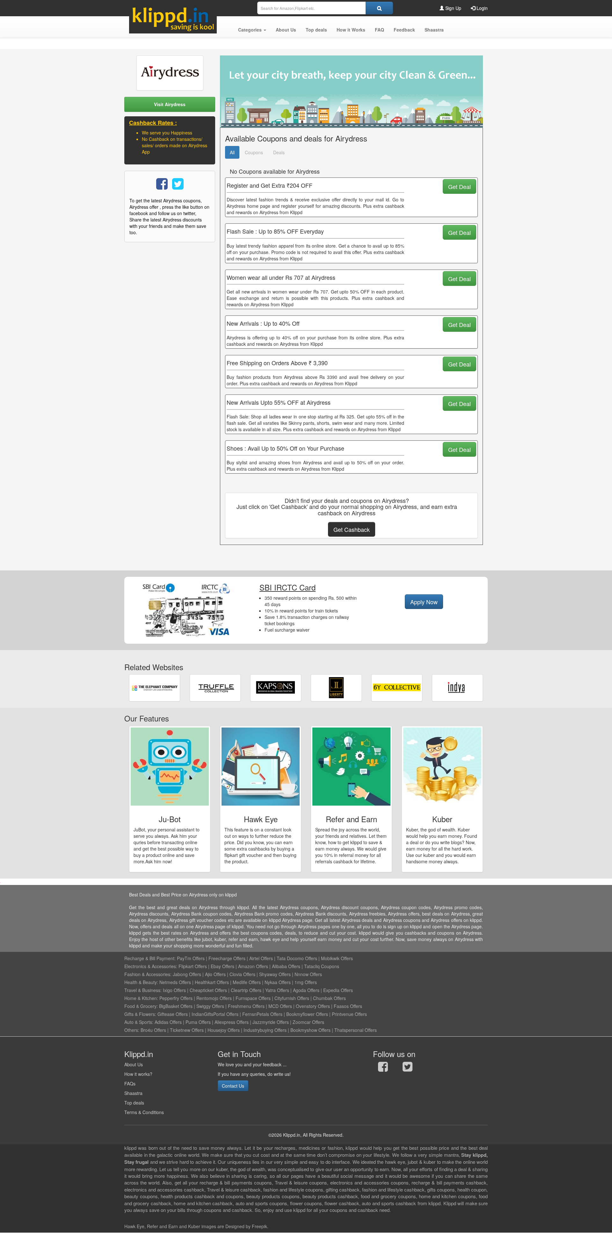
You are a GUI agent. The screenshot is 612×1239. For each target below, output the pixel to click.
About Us (133, 1064)
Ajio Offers (215, 974)
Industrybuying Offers (265, 1030)
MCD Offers (280, 1006)
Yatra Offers (277, 990)
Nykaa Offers (278, 982)
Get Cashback (351, 529)
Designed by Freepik (246, 1226)
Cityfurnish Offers (291, 998)
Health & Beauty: (141, 982)
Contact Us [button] (233, 1086)
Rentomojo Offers (214, 998)
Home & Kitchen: (141, 998)
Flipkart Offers (192, 966)
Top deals (134, 1102)
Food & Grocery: (141, 1006)
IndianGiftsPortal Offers (215, 1014)
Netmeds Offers (175, 982)
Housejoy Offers (224, 1030)
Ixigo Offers (174, 990)
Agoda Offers (306, 990)
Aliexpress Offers (232, 1022)
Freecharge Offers (226, 958)
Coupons (254, 152)
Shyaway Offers (275, 974)
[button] (252, 30)
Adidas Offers (168, 1022)
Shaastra (133, 1093)
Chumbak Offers (329, 998)
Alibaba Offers (286, 966)
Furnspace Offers (253, 998)
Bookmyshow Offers (310, 1030)
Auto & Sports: (139, 1022)
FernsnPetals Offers (262, 1014)
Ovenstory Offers (313, 1006)
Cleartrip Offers (246, 990)
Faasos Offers (348, 1006)
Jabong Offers (187, 974)
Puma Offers (198, 1022)
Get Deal (459, 186)
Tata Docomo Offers (297, 958)
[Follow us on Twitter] (407, 1068)
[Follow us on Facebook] (383, 1068)
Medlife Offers (247, 982)
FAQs (129, 1083)
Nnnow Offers (308, 974)
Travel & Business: (143, 990)
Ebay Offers (222, 966)
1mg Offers (306, 982)
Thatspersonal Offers (355, 1030)
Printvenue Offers (349, 1014)
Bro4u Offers (153, 1030)
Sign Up (452, 8)
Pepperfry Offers (176, 998)
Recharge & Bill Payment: (150, 958)
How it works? (138, 1074)
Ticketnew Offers (187, 1030)
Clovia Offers (242, 974)
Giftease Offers (172, 1014)
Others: (132, 1030)
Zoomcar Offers (308, 1022)
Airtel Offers (261, 958)
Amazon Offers (253, 966)
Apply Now (424, 602)
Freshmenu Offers (246, 1006)
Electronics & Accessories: (150, 966)
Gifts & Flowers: (140, 1014)
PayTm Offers (191, 958)
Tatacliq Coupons (321, 966)
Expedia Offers (338, 990)
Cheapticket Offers (208, 990)
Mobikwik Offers (337, 958)
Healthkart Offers (212, 982)
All (232, 152)
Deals (279, 152)
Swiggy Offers (210, 1006)
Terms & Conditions (144, 1112)
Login (481, 8)
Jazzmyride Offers (270, 1022)
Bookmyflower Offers (307, 1014)
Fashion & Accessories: (147, 974)
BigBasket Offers (176, 1006)
